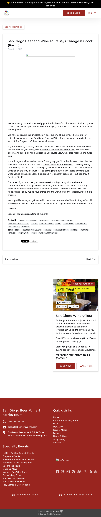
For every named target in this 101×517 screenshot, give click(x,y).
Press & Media (60, 430)
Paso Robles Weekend (14, 478)
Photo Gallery (60, 436)
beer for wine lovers (32, 230)
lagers (74, 230)
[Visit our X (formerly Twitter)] (85, 471)
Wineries (25, 227)
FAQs (55, 423)
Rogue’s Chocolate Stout (50, 153)
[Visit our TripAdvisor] (79, 471)
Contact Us (58, 442)
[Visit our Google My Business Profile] (62, 471)
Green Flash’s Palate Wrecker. (58, 164)
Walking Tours (47, 224)
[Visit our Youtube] (95, 471)
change (48, 230)
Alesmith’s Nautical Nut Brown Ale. (57, 149)
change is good (61, 230)
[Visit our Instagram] (68, 471)
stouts (12, 233)
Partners (57, 433)
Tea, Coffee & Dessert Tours (16, 485)
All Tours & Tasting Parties (66, 420)
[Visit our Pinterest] (73, 471)
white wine (23, 233)
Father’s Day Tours (12, 475)
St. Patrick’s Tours (11, 466)
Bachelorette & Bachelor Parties (19, 459)
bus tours (44, 220)
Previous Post (12, 259)
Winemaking (81, 224)
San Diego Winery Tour (18, 224)
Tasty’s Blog (59, 439)
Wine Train (68, 224)
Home (56, 417)
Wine (58, 224)
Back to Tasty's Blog (13, 27)
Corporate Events (11, 456)
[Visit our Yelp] (91, 471)
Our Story (58, 427)
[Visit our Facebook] (57, 471)
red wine (84, 230)
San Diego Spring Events (15, 481)
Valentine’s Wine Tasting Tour (17, 462)
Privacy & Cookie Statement (50, 514)
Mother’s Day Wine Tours (15, 472)
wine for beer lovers (48, 233)
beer (17, 230)
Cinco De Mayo (10, 469)
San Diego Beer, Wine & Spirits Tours (26, 432)
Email (35, 241)
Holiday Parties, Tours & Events (18, 453)
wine (34, 233)
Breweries (31, 220)
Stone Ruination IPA (41, 174)
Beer (22, 220)
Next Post (91, 259)
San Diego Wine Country (62, 220)
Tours (34, 224)
